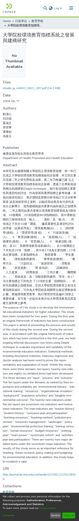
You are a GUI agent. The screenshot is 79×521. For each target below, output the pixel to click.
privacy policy (47, 508)
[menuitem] (50, 8)
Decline (55, 515)
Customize (9, 515)
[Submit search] (45, 8)
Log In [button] (58, 8)
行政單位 (21, 21)
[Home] (9, 8)
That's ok (68, 515)
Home (7, 21)
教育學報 (37, 21)
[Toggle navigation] (71, 8)
